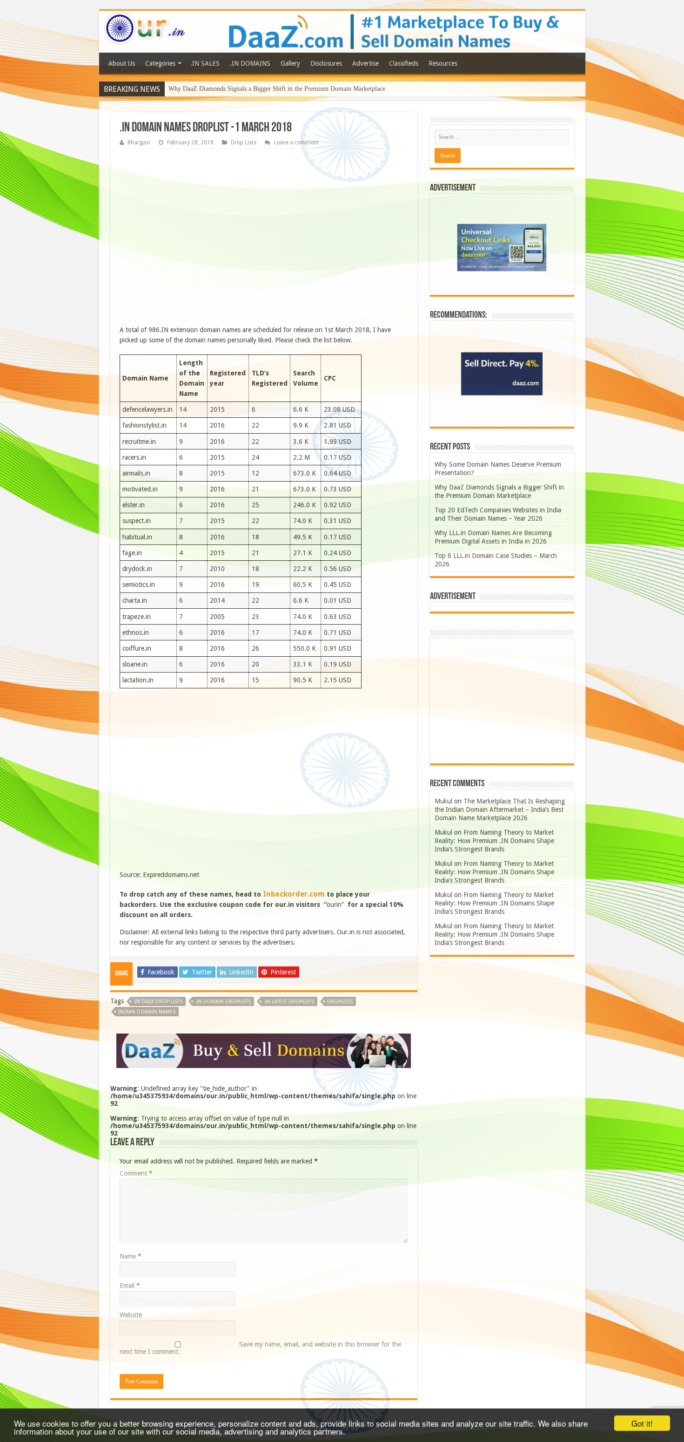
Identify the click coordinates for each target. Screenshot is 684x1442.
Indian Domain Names (146, 1012)
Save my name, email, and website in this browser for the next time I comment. (260, 1347)
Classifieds (403, 63)
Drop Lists (243, 142)
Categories (160, 63)
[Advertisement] (264, 239)
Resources (443, 63)
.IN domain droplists (223, 1002)
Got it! (642, 1423)
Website (131, 1315)
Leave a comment (296, 142)
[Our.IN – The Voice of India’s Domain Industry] (145, 26)
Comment (136, 1173)
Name (130, 1256)
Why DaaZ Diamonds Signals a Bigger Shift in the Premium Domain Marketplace (276, 88)
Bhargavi (138, 142)
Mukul (443, 801)
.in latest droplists (289, 1002)
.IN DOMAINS (250, 63)
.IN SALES (205, 63)
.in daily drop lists (158, 1002)
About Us (121, 63)
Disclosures (326, 63)
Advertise (365, 63)
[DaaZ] (263, 1050)
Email (130, 1285)
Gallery (290, 63)
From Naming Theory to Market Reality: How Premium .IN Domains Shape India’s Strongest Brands (494, 841)
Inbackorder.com (294, 894)
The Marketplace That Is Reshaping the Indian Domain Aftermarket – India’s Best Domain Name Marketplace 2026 (500, 809)
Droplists (340, 1002)
